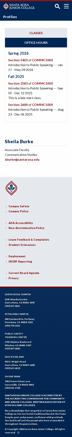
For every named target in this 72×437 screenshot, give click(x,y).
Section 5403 (18, 60)
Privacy (14, 278)
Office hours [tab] (36, 42)
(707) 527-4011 (12, 306)
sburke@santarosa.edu (22, 159)
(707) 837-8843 (12, 348)
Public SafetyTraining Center (16, 335)
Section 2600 (18, 104)
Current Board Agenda (24, 273)
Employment (17, 256)
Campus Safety (19, 206)
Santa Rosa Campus (18, 294)
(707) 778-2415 (12, 325)
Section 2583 (18, 83)
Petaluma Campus (17, 314)
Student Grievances (22, 244)
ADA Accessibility (21, 223)
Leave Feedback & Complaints (29, 239)
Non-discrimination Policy (26, 228)
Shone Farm (12, 376)
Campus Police (19, 211)
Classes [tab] (36, 33)
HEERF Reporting (20, 261)
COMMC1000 (42, 60)
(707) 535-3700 (12, 388)
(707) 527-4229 (12, 368)
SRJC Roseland (14, 356)
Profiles (10, 17)
